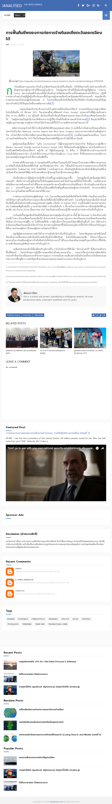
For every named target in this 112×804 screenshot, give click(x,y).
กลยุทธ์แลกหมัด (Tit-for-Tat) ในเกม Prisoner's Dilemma (47, 661)
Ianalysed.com (56, 801)
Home (7, 15)
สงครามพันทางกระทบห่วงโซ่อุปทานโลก (37, 757)
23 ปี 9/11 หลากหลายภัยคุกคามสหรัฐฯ (52, 352)
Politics (65, 619)
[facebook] (78, 5)
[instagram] (93, 5)
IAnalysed (12, 5)
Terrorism (38, 315)
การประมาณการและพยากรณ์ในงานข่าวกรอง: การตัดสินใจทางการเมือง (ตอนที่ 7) (48, 433)
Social (75, 619)
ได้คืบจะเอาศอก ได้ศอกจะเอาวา (33, 674)
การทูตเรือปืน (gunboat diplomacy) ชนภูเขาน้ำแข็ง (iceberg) (49, 686)
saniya (18, 569)
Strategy (27, 315)
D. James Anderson (24, 580)
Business (11, 619)
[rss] (98, 5)
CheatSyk (20, 591)
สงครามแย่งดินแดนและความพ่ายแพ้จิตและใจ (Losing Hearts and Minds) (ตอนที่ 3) (60, 734)
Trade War (39, 624)
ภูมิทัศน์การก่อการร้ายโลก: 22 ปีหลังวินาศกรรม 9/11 (88, 352)
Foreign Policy (13, 315)
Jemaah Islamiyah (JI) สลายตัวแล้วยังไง (21, 352)
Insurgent (53, 619)
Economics (23, 619)
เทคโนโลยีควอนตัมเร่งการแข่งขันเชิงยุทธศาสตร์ (41, 722)
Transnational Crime (57, 624)
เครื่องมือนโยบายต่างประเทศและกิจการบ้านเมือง (41, 709)
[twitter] (83, 5)
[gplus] (88, 5)
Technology (13, 624)
